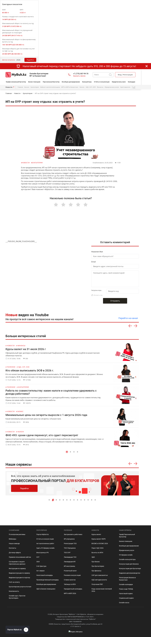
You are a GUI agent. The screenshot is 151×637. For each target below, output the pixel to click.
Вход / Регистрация (125, 75)
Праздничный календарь (73, 589)
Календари (131, 82)
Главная (20, 87)
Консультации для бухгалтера (130, 568)
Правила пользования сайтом (20, 557)
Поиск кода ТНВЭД (126, 589)
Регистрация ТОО (70, 543)
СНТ (37, 557)
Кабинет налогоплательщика (50, 87)
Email (93, 262)
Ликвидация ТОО (70, 557)
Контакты (12, 548)
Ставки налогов (70, 580)
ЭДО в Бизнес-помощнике (45, 589)
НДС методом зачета (99, 580)
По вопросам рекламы (17, 534)
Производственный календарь (47, 580)
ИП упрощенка (69, 539)
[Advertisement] (72, 226)
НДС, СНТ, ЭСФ (91, 87)
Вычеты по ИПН (97, 552)
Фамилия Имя (97, 252)
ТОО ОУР (67, 552)
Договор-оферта (15, 552)
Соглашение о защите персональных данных (17, 563)
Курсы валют (96, 534)
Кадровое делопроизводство (129, 573)
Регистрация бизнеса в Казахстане (127, 579)
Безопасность (14, 591)
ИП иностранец (69, 566)
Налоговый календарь (44, 575)
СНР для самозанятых (100, 575)
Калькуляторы (87, 82)
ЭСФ (38, 562)
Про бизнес (96, 562)
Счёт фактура (41, 566)
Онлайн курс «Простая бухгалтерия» (17, 597)
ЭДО (93, 557)
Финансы (100, 87)
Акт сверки (40, 571)
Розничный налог (70, 571)
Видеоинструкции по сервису (19, 573)
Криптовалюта (125, 87)
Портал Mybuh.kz (42, 534)
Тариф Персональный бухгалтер (127, 536)
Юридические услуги (119, 82)
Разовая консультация (72, 575)
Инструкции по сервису (17, 568)
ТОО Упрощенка (70, 548)
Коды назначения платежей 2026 (102, 590)
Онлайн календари (126, 584)
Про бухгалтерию (98, 566)
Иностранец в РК (42, 552)
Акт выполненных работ (45, 543)
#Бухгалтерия (37, 163)
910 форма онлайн (126, 555)
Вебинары (12, 539)
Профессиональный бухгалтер (16, 82)
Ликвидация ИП (70, 562)
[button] (66, 451)
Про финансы (96, 571)
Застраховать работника (73, 534)
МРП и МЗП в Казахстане (69, 87)
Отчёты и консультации (101, 82)
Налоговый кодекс (126, 593)
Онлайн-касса (124, 602)
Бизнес (26, 87)
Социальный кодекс (126, 598)
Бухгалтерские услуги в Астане (20, 587)
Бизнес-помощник (34, 82)
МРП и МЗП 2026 (70, 593)
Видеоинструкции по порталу (19, 577)
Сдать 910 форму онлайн (45, 548)
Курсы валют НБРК (99, 539)
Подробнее (30, 60)
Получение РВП (97, 584)
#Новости (25, 163)
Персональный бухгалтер (51, 82)
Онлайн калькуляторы (127, 559)
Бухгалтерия (35, 87)
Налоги (81, 87)
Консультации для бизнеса (129, 564)
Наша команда (14, 543)
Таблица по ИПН (70, 584)
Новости (9, 87)
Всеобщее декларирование (71, 82)
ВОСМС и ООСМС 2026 (100, 543)
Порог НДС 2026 (97, 548)
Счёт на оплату (14, 582)
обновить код (98, 295)
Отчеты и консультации (45, 539)
